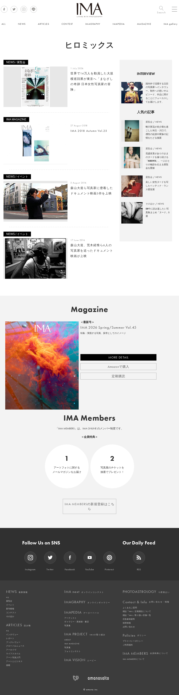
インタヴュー (12, 634)
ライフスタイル (13, 653)
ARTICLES (18, 625)
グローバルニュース (15, 646)
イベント (10, 605)
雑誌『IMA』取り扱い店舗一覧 (137, 615)
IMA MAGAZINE (71, 643)
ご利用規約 (128, 645)
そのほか (10, 616)
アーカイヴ (11, 650)
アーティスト (70, 618)
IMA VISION (80, 660)
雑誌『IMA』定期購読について (137, 611)
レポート (10, 638)
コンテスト (11, 612)
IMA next (84, 591)
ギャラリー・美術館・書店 (76, 621)
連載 (8, 665)
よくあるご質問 (130, 607)
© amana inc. (90, 689)
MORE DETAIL (118, 357)
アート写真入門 (13, 657)
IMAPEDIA (81, 612)
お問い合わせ (129, 627)
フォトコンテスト (72, 651)
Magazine (89, 309)
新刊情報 (10, 608)
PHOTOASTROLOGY (146, 591)
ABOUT (67, 640)
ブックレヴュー (13, 642)
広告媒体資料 (129, 619)
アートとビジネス (14, 661)
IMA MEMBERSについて (134, 659)
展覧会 (9, 601)
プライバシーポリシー (133, 641)
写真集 (67, 625)
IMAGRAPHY (87, 602)
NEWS (17, 591)
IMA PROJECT (84, 634)
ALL (7, 597)
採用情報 (127, 623)
